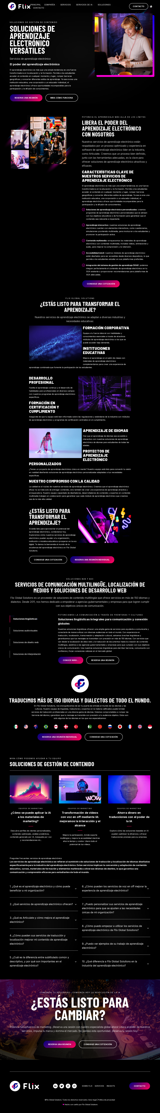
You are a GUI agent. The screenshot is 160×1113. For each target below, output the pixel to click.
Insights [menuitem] (111, 1086)
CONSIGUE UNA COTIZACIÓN (101, 284)
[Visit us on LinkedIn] (55, 1086)
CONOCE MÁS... (71, 660)
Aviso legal (92, 1100)
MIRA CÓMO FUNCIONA (61, 98)
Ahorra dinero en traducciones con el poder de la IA (129, 817)
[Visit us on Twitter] (61, 1086)
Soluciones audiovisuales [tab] (25, 630)
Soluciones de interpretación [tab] (27, 654)
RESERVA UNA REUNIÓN (26, 98)
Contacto (138, 6)
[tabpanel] (104, 639)
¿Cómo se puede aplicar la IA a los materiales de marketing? (31, 817)
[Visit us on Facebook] (68, 1086)
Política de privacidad (106, 1100)
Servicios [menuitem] (99, 1086)
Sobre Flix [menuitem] (87, 1086)
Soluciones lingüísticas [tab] (25, 619)
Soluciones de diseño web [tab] (26, 642)
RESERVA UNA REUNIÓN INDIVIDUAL (92, 560)
